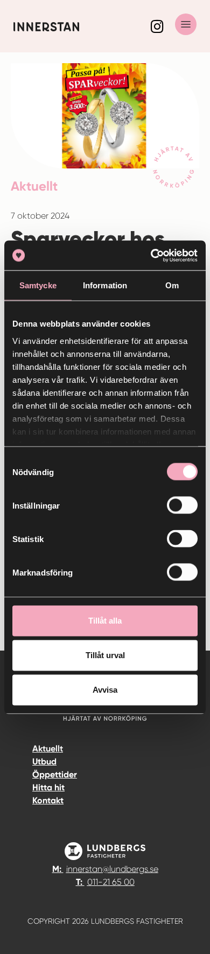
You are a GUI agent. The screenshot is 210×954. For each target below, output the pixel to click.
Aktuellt (47, 748)
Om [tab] (172, 285)
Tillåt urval (105, 655)
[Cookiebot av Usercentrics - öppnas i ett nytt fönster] (151, 255)
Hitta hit (48, 787)
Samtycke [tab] (38, 285)
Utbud (44, 761)
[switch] (182, 505)
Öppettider (54, 774)
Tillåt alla (105, 620)
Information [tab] (105, 285)
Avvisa (105, 689)
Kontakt (48, 800)
